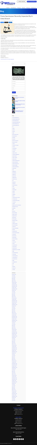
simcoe (13, 243)
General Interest (14, 185)
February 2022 (14, 345)
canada (13, 143)
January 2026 (14, 283)
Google (13, 188)
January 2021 (14, 362)
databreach (14, 174)
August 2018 (14, 397)
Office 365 (14, 226)
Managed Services (15, 206)
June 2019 (13, 385)
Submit (14, 92)
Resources (28, 7)
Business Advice (14, 142)
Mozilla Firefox (14, 215)
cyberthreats (14, 168)
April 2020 (13, 372)
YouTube (13, 269)
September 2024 (14, 304)
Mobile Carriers (14, 214)
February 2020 (14, 375)
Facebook (13, 183)
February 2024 (14, 313)
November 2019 (14, 379)
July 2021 (13, 354)
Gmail (13, 186)
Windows (13, 266)
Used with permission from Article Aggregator (7, 59)
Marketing (13, 208)
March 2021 (13, 359)
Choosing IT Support (15, 145)
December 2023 (14, 316)
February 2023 (14, 329)
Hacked (13, 191)
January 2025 (14, 299)
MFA (13, 209)
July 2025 (13, 291)
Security (13, 240)
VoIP (13, 263)
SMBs (13, 251)
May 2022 (13, 341)
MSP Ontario (14, 217)
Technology (14, 254)
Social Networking (15, 252)
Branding (13, 137)
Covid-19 (13, 151)
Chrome (13, 146)
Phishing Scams (14, 231)
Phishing (13, 229)
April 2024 (13, 311)
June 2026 (13, 277)
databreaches (14, 177)
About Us (23, 7)
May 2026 (13, 278)
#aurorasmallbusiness (15, 117)
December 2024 (14, 300)
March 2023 (14, 328)
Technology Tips (14, 257)
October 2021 (14, 350)
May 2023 (13, 325)
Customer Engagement (15, 154)
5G (12, 126)
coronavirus (14, 149)
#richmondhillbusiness (15, 123)
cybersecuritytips (14, 165)
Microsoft (13, 211)
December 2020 (14, 363)
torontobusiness (14, 258)
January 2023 (14, 330)
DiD (12, 180)
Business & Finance (15, 140)
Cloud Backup (14, 148)
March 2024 (14, 312)
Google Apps (14, 189)
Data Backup (14, 172)
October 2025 (14, 287)
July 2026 (13, 275)
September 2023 (14, 320)
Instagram (13, 194)
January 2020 (14, 376)
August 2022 (14, 337)
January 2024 (14, 315)
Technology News (15, 255)
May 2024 (13, 309)
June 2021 (13, 355)
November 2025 (14, 286)
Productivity (14, 234)
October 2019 (14, 380)
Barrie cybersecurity (15, 134)
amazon (13, 129)
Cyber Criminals (14, 157)
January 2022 (14, 346)
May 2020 (13, 371)
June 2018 (13, 400)
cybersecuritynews (15, 162)
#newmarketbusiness (15, 120)
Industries (7, 7)
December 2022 (14, 332)
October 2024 (14, 303)
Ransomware (14, 235)
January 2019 (14, 392)
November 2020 (14, 364)
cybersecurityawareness (16, 160)
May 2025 (13, 294)
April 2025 (13, 295)
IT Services (19, 7)
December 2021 (14, 347)
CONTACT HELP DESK (21, 1)
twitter (13, 260)
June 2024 (13, 308)
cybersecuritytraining (15, 166)
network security (14, 223)
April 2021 (13, 358)
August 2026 (14, 274)
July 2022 (13, 338)
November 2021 (14, 349)
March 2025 (14, 296)
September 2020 (14, 367)
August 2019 (14, 383)
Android (13, 131)
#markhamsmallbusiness (15, 119)
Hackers (13, 192)
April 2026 (13, 279)
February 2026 (14, 282)
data (13, 169)
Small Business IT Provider (16, 249)
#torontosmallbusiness (15, 125)
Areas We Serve (13, 7)
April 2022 (13, 342)
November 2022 (14, 333)
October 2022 (14, 334)
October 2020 (14, 366)
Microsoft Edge (14, 212)
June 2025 (13, 292)
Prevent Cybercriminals (15, 232)
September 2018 (14, 396)
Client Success (33, 7)
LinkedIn (13, 203)
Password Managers (15, 228)
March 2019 (13, 389)
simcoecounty (14, 246)
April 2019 (13, 388)
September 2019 (14, 381)
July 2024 (13, 307)
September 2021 (14, 351)
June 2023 (13, 324)
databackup (14, 171)
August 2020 (14, 368)
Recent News (14, 237)
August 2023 (14, 321)
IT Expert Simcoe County (16, 197)
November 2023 (14, 317)
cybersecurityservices (15, 163)
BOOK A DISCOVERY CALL (32, 1)
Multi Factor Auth (14, 220)
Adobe (13, 128)
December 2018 (14, 393)
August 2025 (14, 290)
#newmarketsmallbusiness (16, 122)
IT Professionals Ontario (15, 200)
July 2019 (13, 384)
